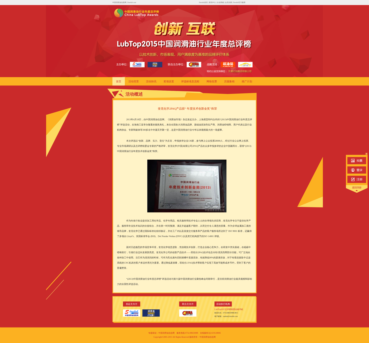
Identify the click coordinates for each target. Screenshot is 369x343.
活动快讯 (151, 81)
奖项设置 (169, 81)
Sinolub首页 (203, 2)
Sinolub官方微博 (239, 2)
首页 (118, 81)
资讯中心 (212, 2)
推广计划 (247, 81)
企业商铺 (220, 2)
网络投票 (212, 81)
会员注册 (228, 2)
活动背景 (133, 81)
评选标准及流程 (190, 81)
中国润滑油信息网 (119, 2)
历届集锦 (229, 81)
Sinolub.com (131, 2)
